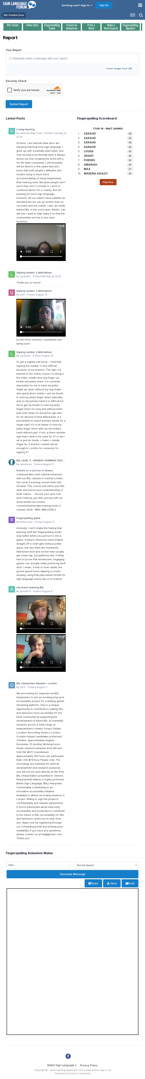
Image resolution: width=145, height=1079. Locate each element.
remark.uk (26, 464)
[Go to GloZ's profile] (11, 685)
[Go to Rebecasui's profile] (11, 520)
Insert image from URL (119, 68)
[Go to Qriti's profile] (11, 292)
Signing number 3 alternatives (34, 272)
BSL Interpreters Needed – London (36, 683)
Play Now (108, 182)
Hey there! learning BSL (30, 587)
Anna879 (25, 591)
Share (94, 883)
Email (131, 883)
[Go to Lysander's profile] (11, 274)
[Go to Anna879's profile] (11, 589)
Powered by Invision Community (72, 1073)
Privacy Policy (89, 1065)
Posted (47, 276)
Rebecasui (26, 521)
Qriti (22, 294)
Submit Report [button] (19, 104)
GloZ (23, 687)
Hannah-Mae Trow (31, 133)
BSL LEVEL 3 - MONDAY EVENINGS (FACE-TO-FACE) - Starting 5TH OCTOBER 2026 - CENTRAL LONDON (40, 460)
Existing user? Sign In (76, 5)
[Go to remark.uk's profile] (11, 462)
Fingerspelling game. (28, 518)
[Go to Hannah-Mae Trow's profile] (11, 131)
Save (113, 883)
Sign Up (103, 5)
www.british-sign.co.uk (98, 1070)
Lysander (25, 276)
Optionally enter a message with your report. (40, 58)
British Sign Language (61, 1065)
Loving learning (25, 129)
